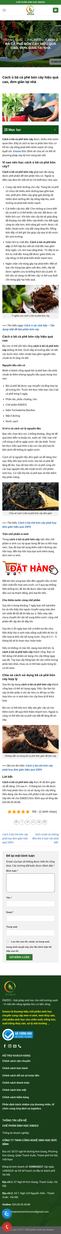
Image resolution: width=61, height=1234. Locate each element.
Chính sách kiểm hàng (15, 1097)
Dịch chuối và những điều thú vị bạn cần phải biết (45, 838)
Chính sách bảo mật (14, 1090)
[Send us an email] (14, 1046)
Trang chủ (12, 40)
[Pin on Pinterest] (39, 822)
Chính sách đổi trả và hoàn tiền (20, 1075)
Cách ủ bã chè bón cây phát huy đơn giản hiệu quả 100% (15, 838)
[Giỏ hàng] (55, 10)
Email (9, 912)
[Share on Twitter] (27, 822)
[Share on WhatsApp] (16, 822)
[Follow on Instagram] (9, 1046)
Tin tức (34, 40)
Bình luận (12, 871)
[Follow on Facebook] (4, 1046)
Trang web (11, 927)
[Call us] (19, 1046)
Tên (9, 897)
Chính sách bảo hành (15, 1068)
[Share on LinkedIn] (44, 822)
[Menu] (4, 10)
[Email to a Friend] (33, 822)
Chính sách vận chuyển (16, 1061)
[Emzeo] (30, 10)
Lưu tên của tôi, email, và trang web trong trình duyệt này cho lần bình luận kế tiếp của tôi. (28, 946)
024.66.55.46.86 (21, 1204)
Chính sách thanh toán (15, 1082)
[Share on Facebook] (22, 822)
